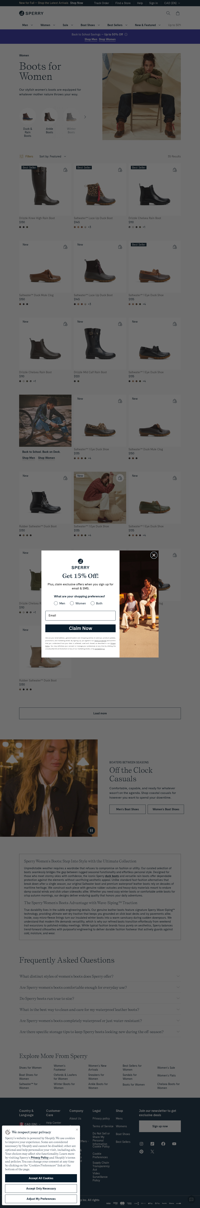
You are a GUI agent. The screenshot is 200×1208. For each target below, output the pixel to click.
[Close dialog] (154, 555)
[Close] (77, 1129)
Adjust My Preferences (41, 1198)
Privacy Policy (39, 1157)
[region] (41, 1165)
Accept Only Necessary (41, 1188)
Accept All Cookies (41, 1178)
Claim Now (80, 628)
